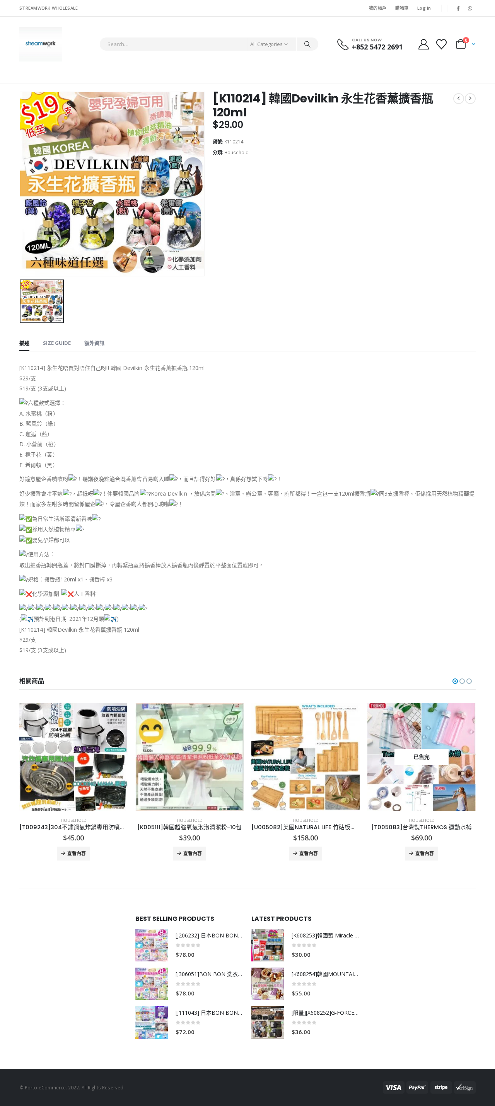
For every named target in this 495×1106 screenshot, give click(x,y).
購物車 (401, 8)
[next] (470, 98)
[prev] (458, 98)
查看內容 (76, 853)
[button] (455, 681)
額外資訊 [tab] (94, 342)
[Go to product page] (73, 757)
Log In (424, 8)
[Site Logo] (40, 44)
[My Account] (423, 44)
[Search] (307, 44)
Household (236, 152)
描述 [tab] (24, 342)
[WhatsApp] (470, 8)
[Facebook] (458, 8)
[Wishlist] (441, 44)
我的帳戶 (377, 8)
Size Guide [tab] (57, 342)
